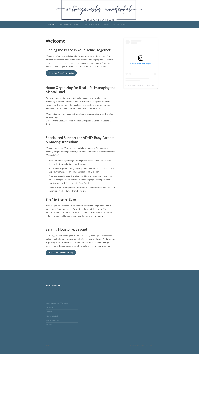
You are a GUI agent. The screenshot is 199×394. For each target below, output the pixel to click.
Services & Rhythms (92, 24)
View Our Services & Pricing (61, 252)
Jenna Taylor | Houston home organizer (138, 85)
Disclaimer (49, 307)
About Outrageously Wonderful (70, 24)
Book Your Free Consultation (61, 73)
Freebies (106, 24)
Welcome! (51, 24)
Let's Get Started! (52, 316)
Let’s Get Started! (119, 24)
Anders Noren (143, 345)
